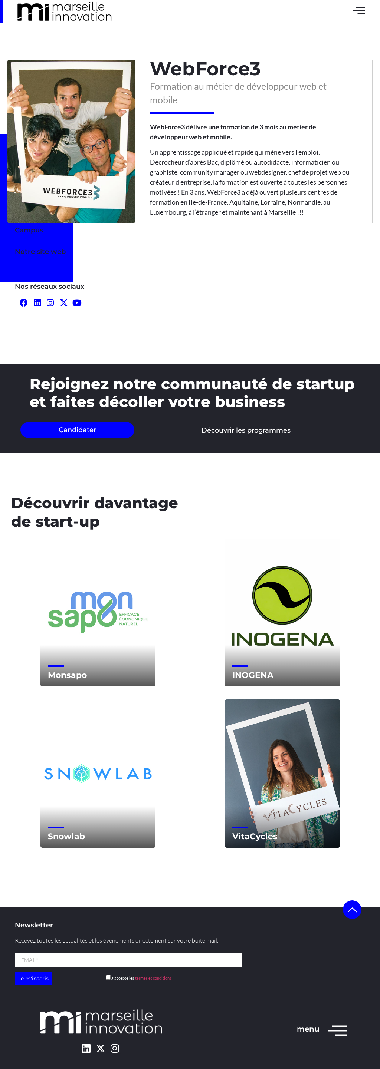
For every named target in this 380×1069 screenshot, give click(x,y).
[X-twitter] (100, 1048)
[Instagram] (50, 303)
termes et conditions (153, 978)
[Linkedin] (86, 1048)
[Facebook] (24, 303)
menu (308, 1029)
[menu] (337, 1030)
